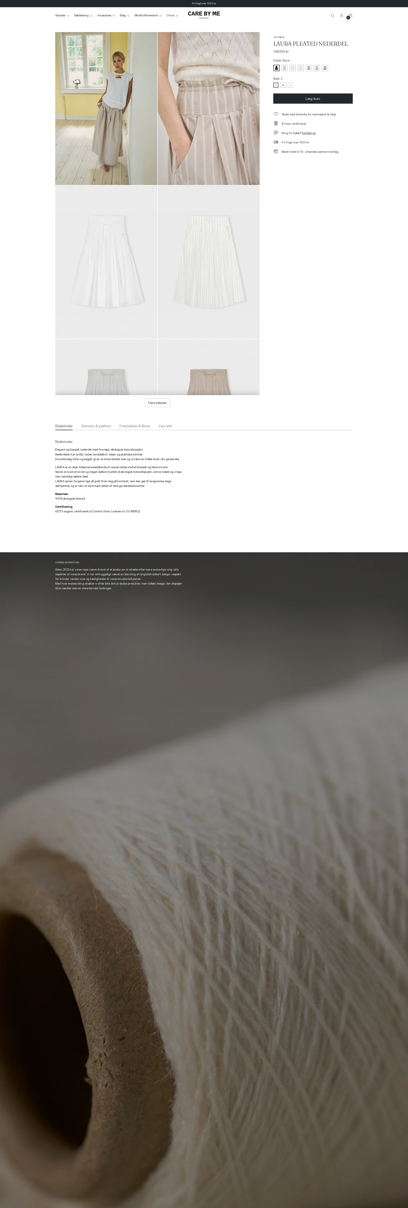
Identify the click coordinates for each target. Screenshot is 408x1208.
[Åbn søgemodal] (332, 15)
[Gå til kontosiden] (341, 15)
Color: (281, 60)
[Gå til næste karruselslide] (350, 538)
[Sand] (309, 68)
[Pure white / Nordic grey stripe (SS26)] (301, 68)
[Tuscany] (325, 68)
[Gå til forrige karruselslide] (342, 538)
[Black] (276, 68)
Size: (278, 78)
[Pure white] (292, 68)
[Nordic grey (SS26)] (284, 68)
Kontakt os (309, 133)
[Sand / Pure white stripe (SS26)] (317, 68)
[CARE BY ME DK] (204, 15)
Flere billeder (157, 403)
